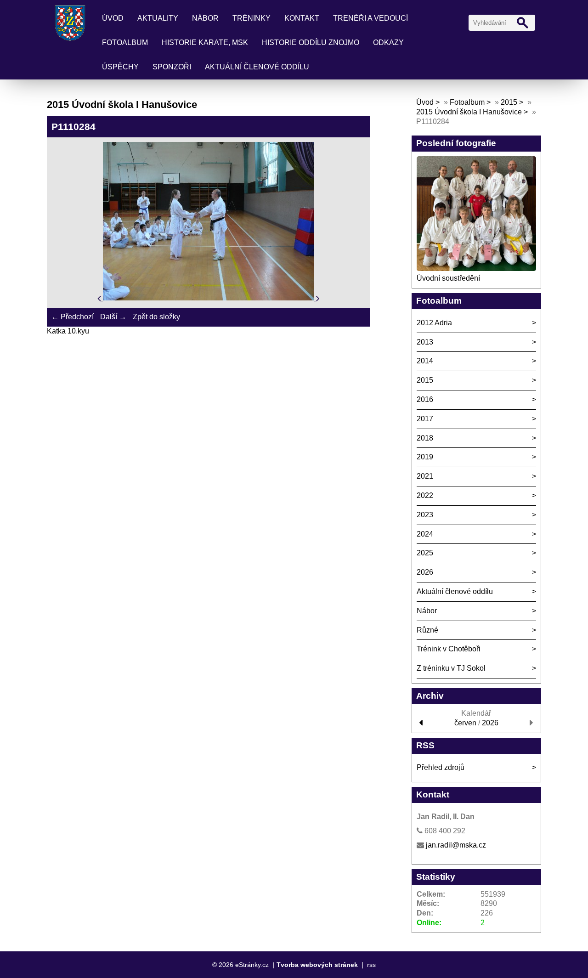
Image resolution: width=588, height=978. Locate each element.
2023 (425, 515)
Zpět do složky (156, 317)
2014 (425, 361)
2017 (425, 419)
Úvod (113, 18)
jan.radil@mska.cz (456, 845)
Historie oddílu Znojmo (310, 42)
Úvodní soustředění (448, 278)
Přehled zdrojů (440, 767)
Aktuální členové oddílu (257, 67)
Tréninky (251, 18)
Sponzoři (172, 67)
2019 (425, 457)
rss (371, 964)
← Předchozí (72, 317)
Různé (427, 630)
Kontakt (301, 18)
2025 (425, 553)
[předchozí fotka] (100, 298)
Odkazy (388, 42)
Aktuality (157, 18)
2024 (425, 534)
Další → (113, 317)
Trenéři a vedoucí (370, 18)
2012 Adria (434, 323)
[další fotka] (318, 298)
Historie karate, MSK (205, 42)
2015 (509, 102)
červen (465, 723)
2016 (425, 399)
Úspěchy (120, 67)
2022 (425, 495)
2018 (425, 438)
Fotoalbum (125, 42)
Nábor (205, 18)
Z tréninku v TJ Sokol (451, 668)
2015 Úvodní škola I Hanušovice (469, 112)
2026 (425, 572)
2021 (425, 476)
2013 (425, 342)
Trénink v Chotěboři (449, 649)
